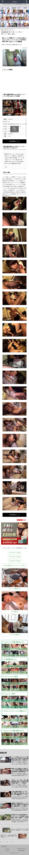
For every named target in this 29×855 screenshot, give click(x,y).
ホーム (7, 848)
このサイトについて (21, 848)
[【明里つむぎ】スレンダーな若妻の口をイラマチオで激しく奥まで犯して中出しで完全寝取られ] (15, 623)
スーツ (22, 32)
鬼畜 (14, 34)
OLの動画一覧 (15, 611)
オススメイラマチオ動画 (11, 676)
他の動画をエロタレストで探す (15, 565)
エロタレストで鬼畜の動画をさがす (14, 730)
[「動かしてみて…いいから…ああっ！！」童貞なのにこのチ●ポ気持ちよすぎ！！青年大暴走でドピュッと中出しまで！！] (15, 577)
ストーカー (5, 34)
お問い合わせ (21, 850)
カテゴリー (7, 850)
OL (11, 32)
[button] (26, 435)
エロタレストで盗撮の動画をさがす (14, 642)
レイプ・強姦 (5, 32)
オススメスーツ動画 (9, 693)
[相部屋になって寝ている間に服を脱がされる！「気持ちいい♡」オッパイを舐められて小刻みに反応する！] (15, 600)
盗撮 (10, 34)
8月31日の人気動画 (15, 552)
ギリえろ (14, 1)
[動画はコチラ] (14, 65)
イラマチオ (16, 32)
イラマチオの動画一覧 (15, 634)
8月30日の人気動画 (15, 556)
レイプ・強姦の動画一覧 (15, 588)
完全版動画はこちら (14, 141)
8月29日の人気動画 (15, 560)
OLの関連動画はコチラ (10, 659)
